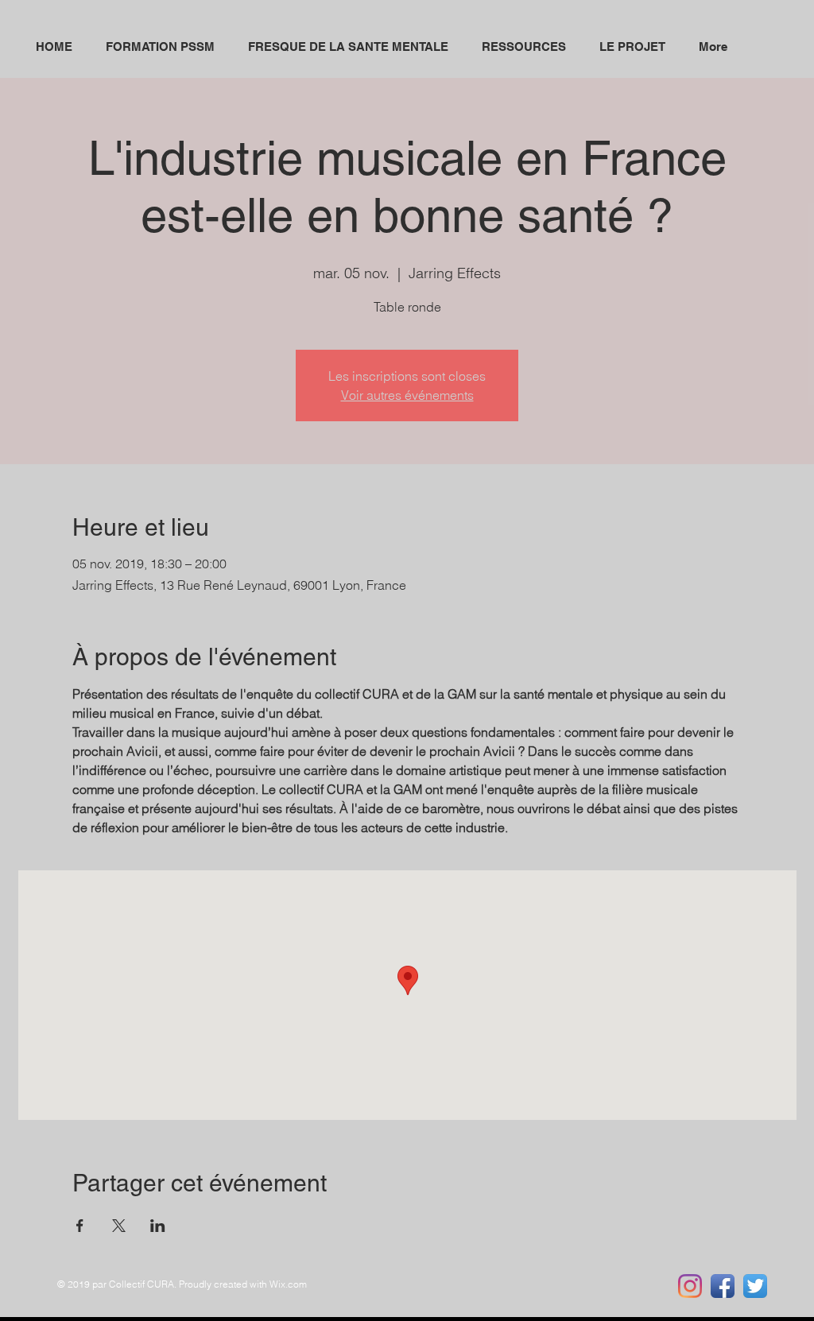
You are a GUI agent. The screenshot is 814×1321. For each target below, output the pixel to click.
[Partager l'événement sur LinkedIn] (157, 1225)
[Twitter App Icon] (755, 1286)
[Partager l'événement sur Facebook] (79, 1225)
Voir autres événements (407, 395)
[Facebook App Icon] (723, 1286)
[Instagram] (690, 1286)
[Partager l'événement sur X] (118, 1225)
